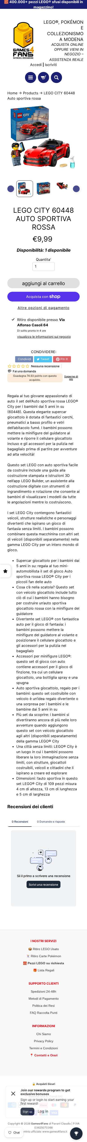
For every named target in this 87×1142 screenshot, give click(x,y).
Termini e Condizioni (43, 1048)
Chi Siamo (43, 1034)
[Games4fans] (24, 40)
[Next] (76, 189)
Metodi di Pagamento (44, 998)
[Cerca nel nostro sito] (56, 77)
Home (12, 93)
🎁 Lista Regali (43, 970)
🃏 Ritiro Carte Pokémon (43, 956)
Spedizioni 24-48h (43, 991)
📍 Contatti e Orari (44, 1055)
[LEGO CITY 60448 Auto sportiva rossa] (24, 188)
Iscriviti (51, 64)
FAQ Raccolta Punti (43, 1012)
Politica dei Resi (43, 1005)
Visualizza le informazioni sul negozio (44, 336)
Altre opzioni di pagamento (44, 307)
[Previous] (10, 189)
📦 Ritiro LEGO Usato (43, 949)
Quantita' (43, 259)
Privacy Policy (43, 1041)
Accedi (36, 64)
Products (30, 93)
